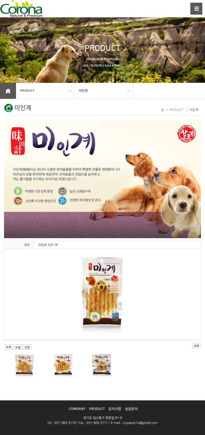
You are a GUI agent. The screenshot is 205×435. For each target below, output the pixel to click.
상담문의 (131, 409)
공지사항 (114, 409)
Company (77, 409)
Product (97, 409)
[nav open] (196, 9)
